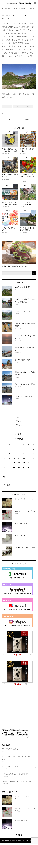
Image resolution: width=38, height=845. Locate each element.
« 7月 (4, 477)
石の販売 (19, 425)
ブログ (6, 113)
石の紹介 (19, 421)
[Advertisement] (17, 706)
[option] (19, 254)
